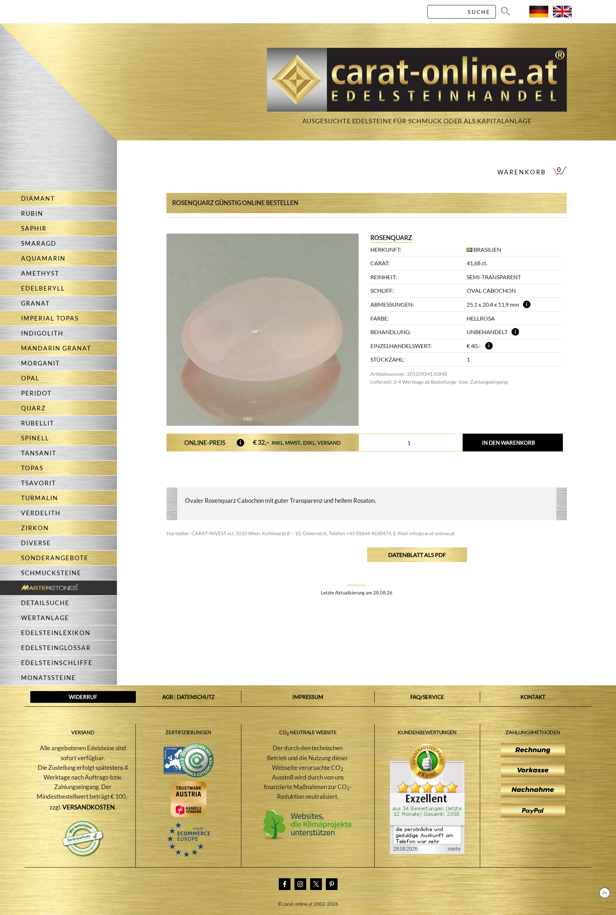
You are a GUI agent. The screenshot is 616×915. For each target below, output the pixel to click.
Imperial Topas (50, 318)
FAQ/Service (427, 697)
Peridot (36, 393)
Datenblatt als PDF (417, 554)
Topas (32, 468)
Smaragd (38, 243)
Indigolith (42, 333)
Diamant (38, 198)
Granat (35, 303)
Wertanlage (45, 618)
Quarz (33, 408)
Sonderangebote (54, 558)
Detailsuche (45, 603)
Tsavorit (38, 483)
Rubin (32, 213)
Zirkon (35, 528)
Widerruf (83, 697)
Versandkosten (88, 807)
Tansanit (38, 453)
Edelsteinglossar (56, 647)
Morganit (40, 363)
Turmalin (39, 498)
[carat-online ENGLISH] (562, 15)
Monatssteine (48, 677)
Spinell (35, 438)
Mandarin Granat (56, 348)
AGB (167, 697)
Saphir (34, 228)
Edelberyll (43, 288)
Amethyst (40, 273)
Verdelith (41, 513)
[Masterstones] (39, 588)
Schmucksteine (51, 573)
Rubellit (37, 423)
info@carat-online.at (432, 533)
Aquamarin (43, 258)
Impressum (307, 697)
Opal (30, 378)
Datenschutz (196, 697)
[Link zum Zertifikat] (427, 852)
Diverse (36, 543)
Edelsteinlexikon (56, 633)
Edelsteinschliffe (57, 662)
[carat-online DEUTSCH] (538, 15)
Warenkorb (521, 172)
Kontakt (532, 697)
